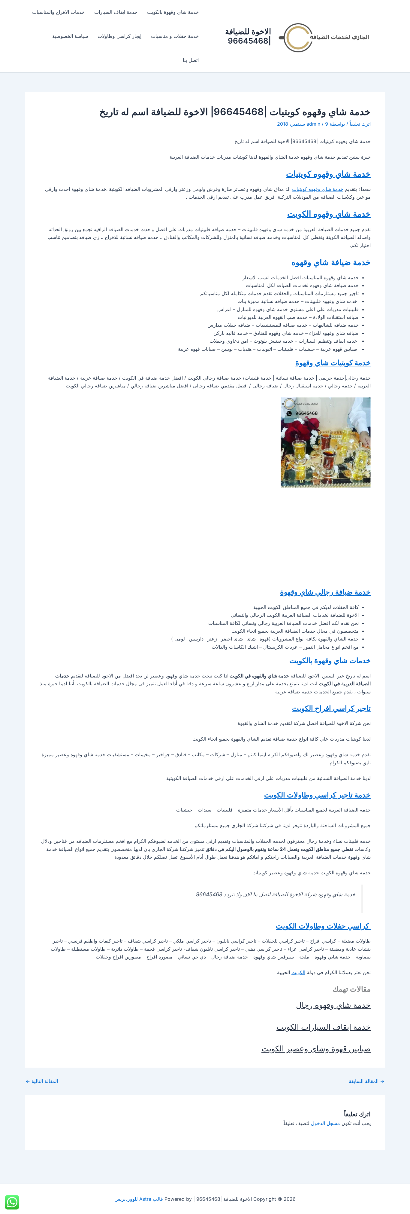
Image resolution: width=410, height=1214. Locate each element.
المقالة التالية (42, 1081)
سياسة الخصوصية (70, 36)
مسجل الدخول (325, 1123)
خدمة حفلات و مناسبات (175, 36)
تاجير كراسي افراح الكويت (331, 708)
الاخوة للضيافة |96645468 (248, 36)
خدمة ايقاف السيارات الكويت (323, 1027)
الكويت (298, 972)
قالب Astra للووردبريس (138, 1199)
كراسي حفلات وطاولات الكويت (323, 926)
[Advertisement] (205, 537)
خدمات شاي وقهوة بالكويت (330, 660)
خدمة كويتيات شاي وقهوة (333, 362)
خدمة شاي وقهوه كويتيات (328, 174)
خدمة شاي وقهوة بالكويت (173, 12)
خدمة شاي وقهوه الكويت (329, 214)
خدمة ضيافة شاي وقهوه (331, 262)
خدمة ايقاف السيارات (115, 12)
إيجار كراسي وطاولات (119, 36)
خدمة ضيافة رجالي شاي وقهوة (325, 592)
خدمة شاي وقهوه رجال (333, 1005)
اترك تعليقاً (360, 124)
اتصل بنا (191, 60)
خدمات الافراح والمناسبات (58, 12)
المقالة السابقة (366, 1081)
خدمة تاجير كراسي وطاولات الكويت (317, 794)
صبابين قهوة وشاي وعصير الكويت (316, 1048)
